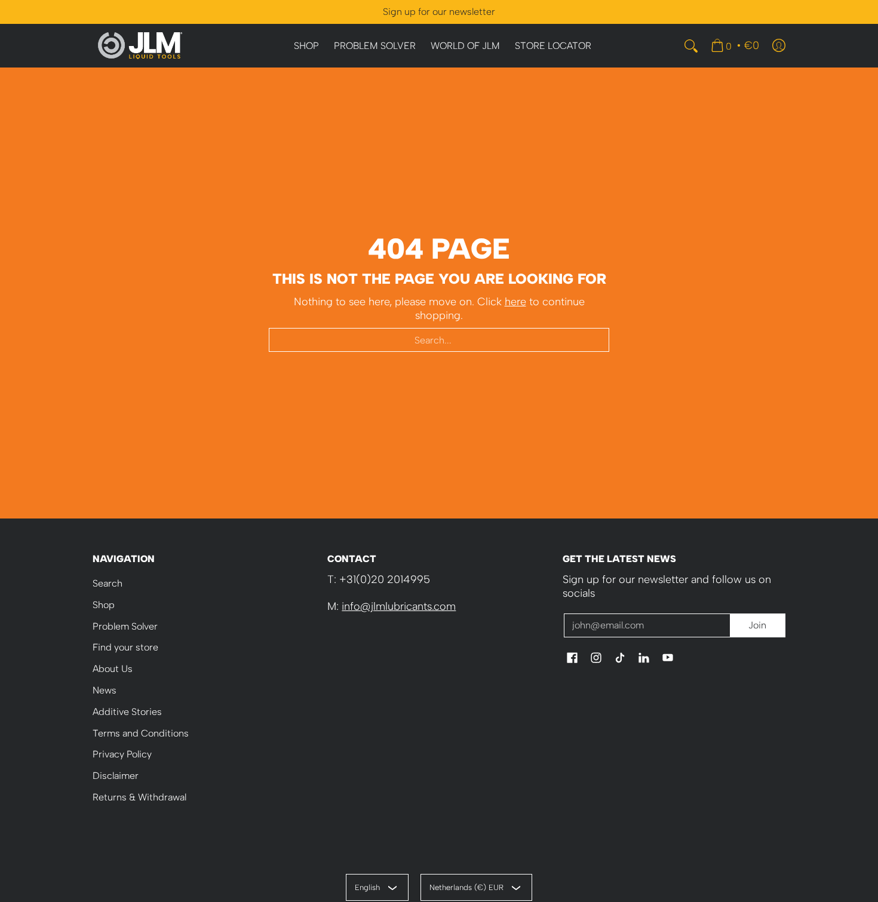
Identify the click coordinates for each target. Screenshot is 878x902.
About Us (113, 668)
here (515, 301)
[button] (572, 659)
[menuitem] (306, 46)
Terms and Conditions (141, 733)
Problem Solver (125, 626)
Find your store (125, 647)
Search (107, 583)
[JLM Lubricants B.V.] (140, 46)
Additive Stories (127, 711)
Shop (104, 604)
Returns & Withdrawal (139, 797)
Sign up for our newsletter (439, 11)
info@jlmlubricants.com (399, 606)
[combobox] (439, 340)
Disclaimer (116, 775)
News (104, 690)
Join (757, 625)
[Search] (691, 46)
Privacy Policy (122, 754)
